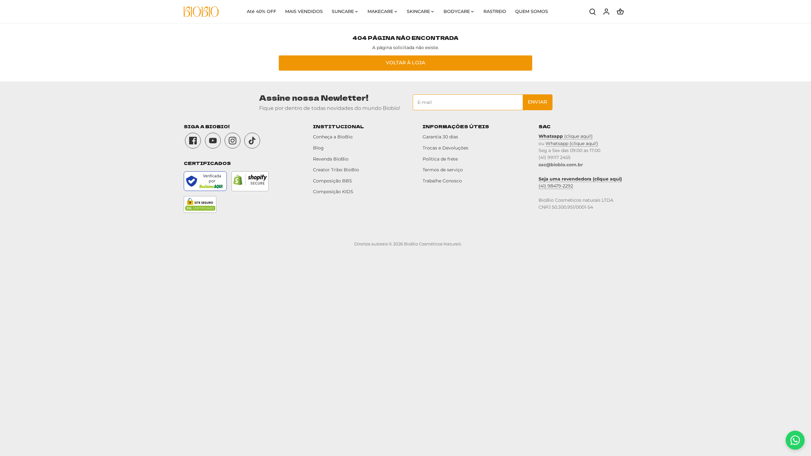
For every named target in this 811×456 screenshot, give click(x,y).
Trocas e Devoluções (445, 148)
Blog (318, 148)
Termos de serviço (443, 170)
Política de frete (440, 159)
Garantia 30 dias (440, 137)
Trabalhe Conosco (442, 181)
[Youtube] (213, 141)
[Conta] (606, 11)
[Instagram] (232, 141)
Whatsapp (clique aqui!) (572, 143)
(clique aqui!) (566, 136)
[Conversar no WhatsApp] (795, 440)
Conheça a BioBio (333, 137)
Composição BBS (332, 181)
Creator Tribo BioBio (336, 170)
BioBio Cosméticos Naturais (432, 244)
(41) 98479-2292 (556, 186)
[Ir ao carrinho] (620, 11)
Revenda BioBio (330, 159)
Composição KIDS (333, 191)
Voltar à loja (405, 63)
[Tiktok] (252, 141)
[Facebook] (193, 141)
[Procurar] (592, 11)
